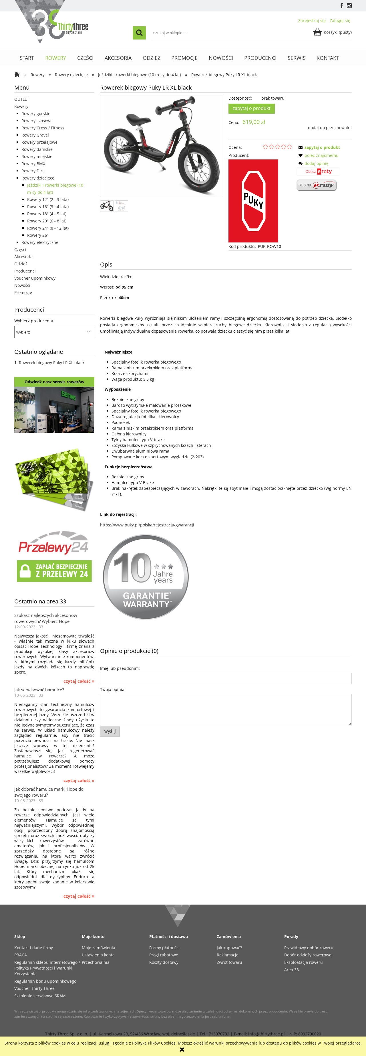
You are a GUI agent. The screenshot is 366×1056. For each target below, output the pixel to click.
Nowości (22, 285)
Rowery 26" (38, 235)
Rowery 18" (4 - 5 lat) (46, 213)
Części (20, 249)
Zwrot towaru (229, 962)
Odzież (20, 264)
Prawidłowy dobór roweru (308, 947)
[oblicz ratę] (318, 173)
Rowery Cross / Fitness (42, 128)
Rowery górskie (35, 113)
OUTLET (21, 99)
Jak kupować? (229, 947)
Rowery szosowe (37, 120)
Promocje (23, 292)
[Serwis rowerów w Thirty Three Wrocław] (54, 409)
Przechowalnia (96, 962)
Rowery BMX (33, 163)
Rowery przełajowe (39, 142)
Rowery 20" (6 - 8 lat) (46, 221)
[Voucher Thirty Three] (54, 478)
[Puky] (253, 200)
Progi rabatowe (163, 955)
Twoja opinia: (113, 689)
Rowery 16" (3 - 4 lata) (48, 206)
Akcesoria (23, 256)
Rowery (21, 106)
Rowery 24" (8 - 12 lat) (48, 228)
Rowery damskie (37, 149)
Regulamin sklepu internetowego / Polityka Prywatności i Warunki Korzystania (47, 968)
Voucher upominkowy (34, 278)
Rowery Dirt (32, 170)
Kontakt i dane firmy (33, 947)
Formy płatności (164, 947)
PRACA (20, 955)
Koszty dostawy (163, 962)
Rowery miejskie (36, 156)
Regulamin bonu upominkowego (45, 981)
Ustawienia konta (98, 955)
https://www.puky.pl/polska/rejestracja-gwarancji (147, 525)
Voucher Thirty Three (34, 988)
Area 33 (291, 969)
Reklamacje (227, 955)
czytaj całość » (78, 681)
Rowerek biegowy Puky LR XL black (51, 362)
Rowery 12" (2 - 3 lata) (48, 199)
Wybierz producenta (33, 321)
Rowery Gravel (35, 135)
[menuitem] (27, 58)
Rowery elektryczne (39, 242)
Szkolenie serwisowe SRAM (40, 995)
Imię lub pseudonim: (120, 668)
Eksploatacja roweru (303, 962)
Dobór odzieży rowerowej (308, 955)
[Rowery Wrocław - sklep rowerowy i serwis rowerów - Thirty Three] (18, 75)
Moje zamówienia (98, 947)
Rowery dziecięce (37, 178)
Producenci (25, 271)
